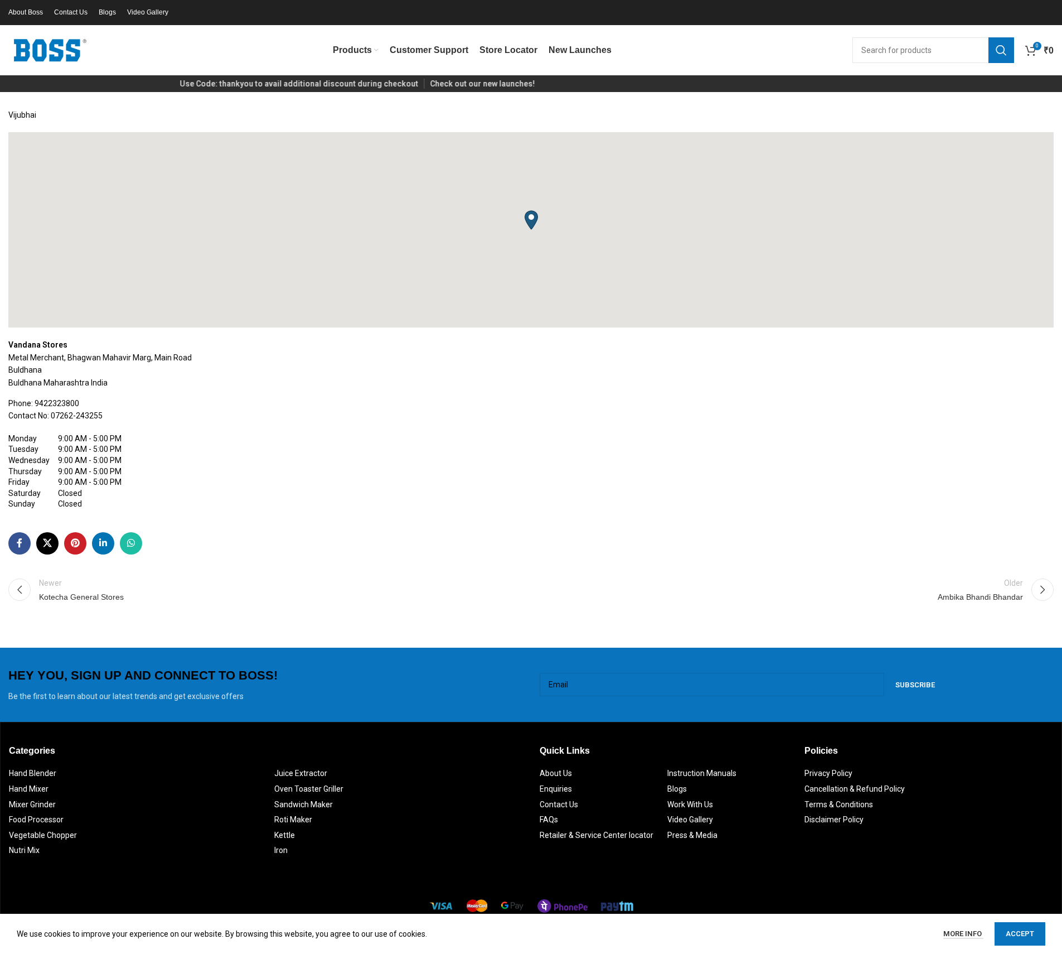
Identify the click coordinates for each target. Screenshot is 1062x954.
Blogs (677, 788)
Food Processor (36, 819)
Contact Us (559, 804)
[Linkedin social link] (103, 543)
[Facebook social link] (19, 543)
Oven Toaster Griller (308, 788)
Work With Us (690, 804)
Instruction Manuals (701, 773)
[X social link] (47, 543)
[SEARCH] (1001, 50)
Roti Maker (293, 819)
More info (963, 933)
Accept (1020, 933)
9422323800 (57, 403)
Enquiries (556, 788)
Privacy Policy (828, 773)
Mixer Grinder (32, 804)
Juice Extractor (300, 773)
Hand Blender (32, 773)
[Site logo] (50, 49)
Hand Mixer (29, 788)
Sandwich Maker (303, 804)
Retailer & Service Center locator (596, 835)
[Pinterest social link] (75, 543)
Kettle (284, 835)
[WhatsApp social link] (131, 543)
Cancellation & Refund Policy (854, 788)
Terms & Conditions (838, 804)
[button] (531, 220)
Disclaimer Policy (834, 819)
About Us (556, 773)
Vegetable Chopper (43, 835)
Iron (281, 850)
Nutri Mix (24, 850)
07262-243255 (77, 415)
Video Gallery (690, 819)
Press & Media (692, 835)
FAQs (549, 819)
